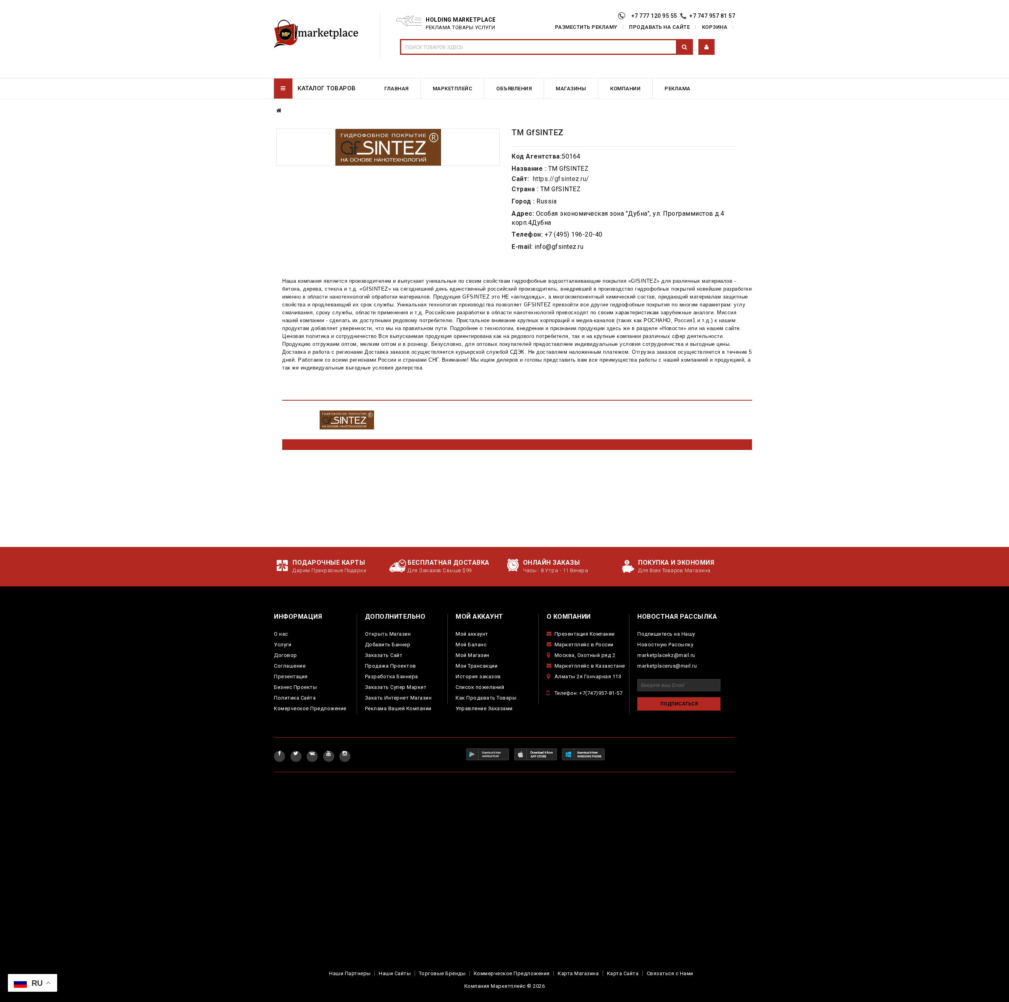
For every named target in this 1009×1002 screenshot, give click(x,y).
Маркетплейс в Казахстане (590, 666)
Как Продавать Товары (486, 698)
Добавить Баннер (388, 644)
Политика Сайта (295, 698)
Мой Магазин (473, 655)
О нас (281, 634)
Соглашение (289, 666)
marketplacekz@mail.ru (666, 655)
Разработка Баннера (391, 676)
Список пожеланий (480, 687)
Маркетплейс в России (584, 644)
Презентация (291, 676)
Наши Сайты (395, 973)
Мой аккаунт (472, 634)
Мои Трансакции (476, 666)
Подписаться (679, 704)
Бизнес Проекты (295, 687)
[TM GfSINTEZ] (388, 147)
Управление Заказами (484, 708)
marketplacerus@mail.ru (667, 666)
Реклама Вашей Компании (398, 708)
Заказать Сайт (384, 655)
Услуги (282, 644)
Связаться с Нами (670, 973)
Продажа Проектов (390, 666)
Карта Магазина (578, 973)
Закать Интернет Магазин (398, 698)
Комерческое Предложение (310, 708)
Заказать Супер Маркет (396, 687)
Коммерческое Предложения (512, 973)
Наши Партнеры (350, 973)
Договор (285, 655)
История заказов (478, 676)
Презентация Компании (585, 634)
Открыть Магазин (388, 634)
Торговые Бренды (442, 973)
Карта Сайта (623, 973)
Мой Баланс (471, 644)
